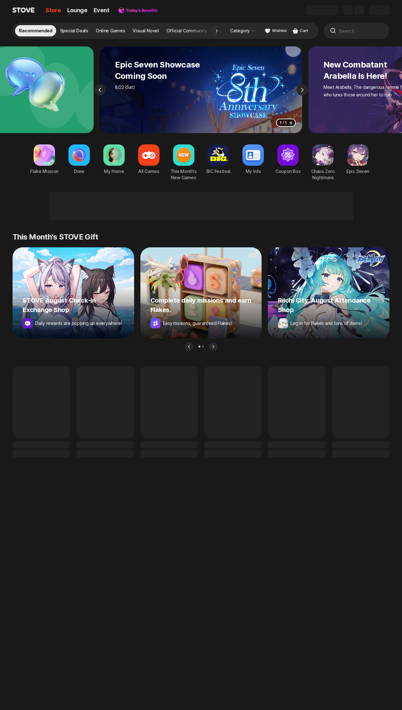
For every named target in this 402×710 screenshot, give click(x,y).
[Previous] (100, 89)
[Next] (302, 89)
